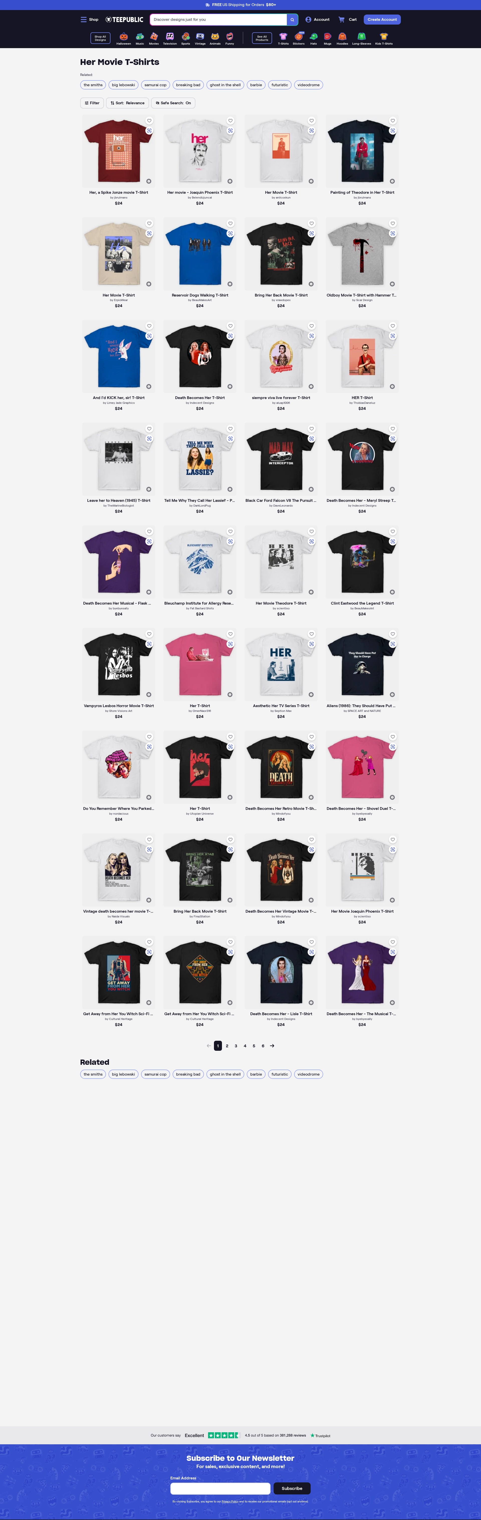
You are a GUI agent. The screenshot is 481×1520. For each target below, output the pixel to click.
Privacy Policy (230, 1501)
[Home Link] (124, 20)
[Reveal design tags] (148, 181)
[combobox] (218, 19)
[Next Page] (272, 1046)
